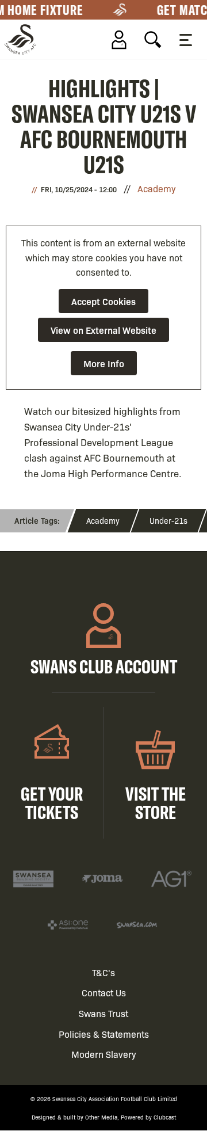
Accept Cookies (103, 301)
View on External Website (103, 329)
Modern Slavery (103, 1054)
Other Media (101, 1117)
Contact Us (104, 993)
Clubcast (165, 1117)
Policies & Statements (104, 1034)
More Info (103, 363)
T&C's (103, 972)
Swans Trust (103, 1013)
